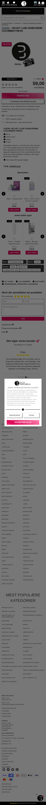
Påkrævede (14, 415)
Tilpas (31, 415)
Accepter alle (23, 422)
